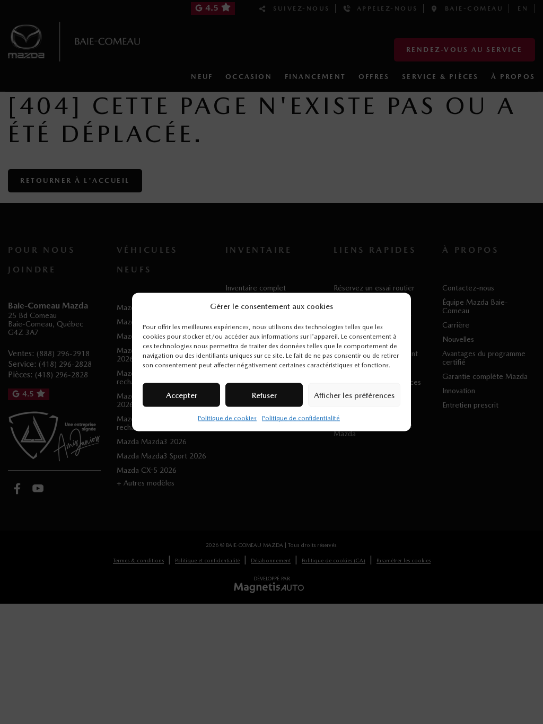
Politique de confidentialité (301, 418)
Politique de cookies (227, 418)
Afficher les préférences (354, 395)
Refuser (264, 395)
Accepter (181, 395)
